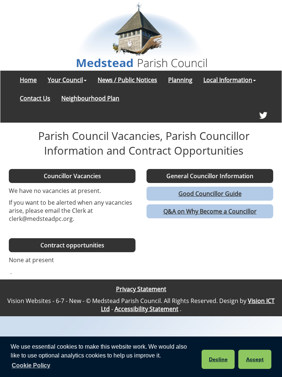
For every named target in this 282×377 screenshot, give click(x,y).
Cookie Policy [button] (31, 365)
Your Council (65, 80)
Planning (180, 80)
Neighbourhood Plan (90, 98)
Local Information (227, 80)
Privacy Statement (141, 289)
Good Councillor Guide (210, 194)
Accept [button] (255, 359)
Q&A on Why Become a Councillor (210, 211)
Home (28, 80)
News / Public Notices (127, 80)
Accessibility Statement (146, 309)
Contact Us (35, 98)
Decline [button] (218, 359)
